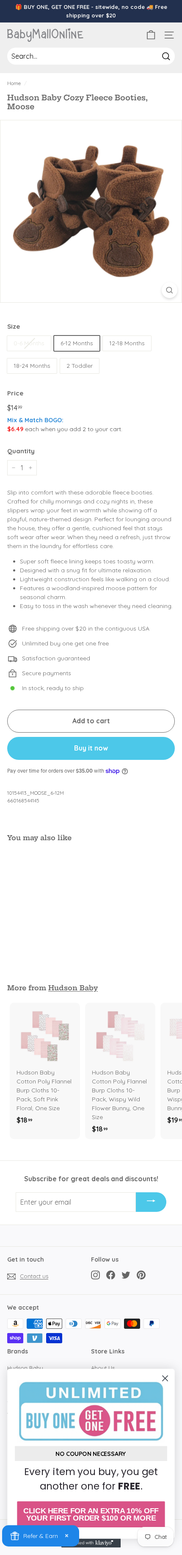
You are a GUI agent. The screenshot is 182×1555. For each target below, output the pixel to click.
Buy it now (91, 748)
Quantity (21, 451)
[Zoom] (169, 290)
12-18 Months (127, 343)
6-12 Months (77, 343)
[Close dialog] (165, 1378)
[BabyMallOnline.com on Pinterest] (141, 1275)
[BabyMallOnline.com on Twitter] (125, 1275)
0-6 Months (29, 343)
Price (15, 393)
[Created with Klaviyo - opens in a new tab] (91, 1542)
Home (14, 83)
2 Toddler (79, 366)
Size (13, 326)
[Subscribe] (151, 1202)
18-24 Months (32, 366)
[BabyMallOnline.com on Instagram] (95, 1275)
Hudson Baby (73, 988)
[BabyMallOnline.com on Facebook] (110, 1275)
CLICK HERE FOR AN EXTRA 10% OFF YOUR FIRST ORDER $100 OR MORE (90, 1514)
